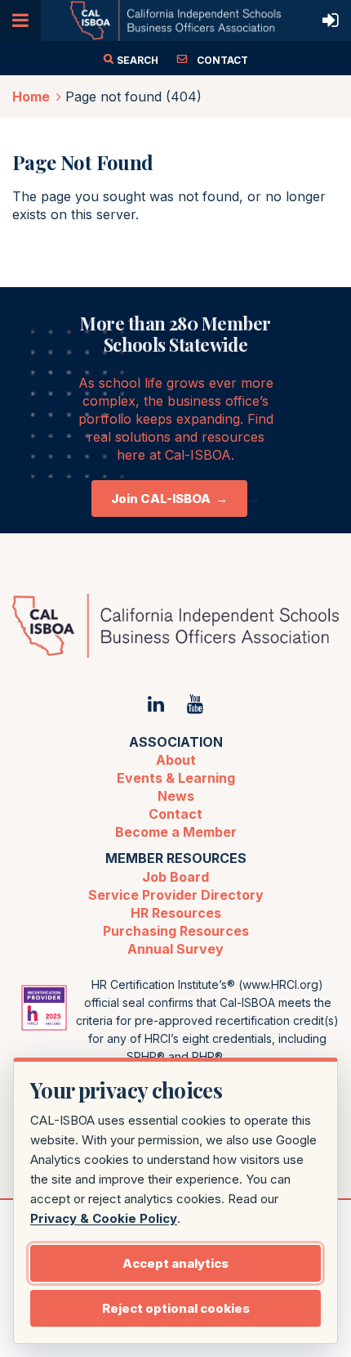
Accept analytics (175, 1263)
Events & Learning (176, 778)
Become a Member (176, 832)
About (176, 760)
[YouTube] (194, 703)
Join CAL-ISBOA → (169, 498)
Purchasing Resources (176, 931)
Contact (175, 814)
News (176, 796)
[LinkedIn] (156, 703)
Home (31, 96)
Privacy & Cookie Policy (103, 1218)
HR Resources (176, 913)
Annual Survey (175, 949)
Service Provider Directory (176, 895)
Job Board (175, 877)
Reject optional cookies (176, 1308)
